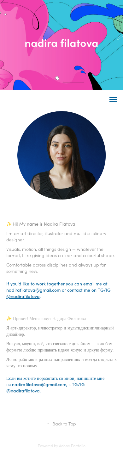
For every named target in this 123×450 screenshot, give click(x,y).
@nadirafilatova (23, 296)
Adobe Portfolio (72, 445)
